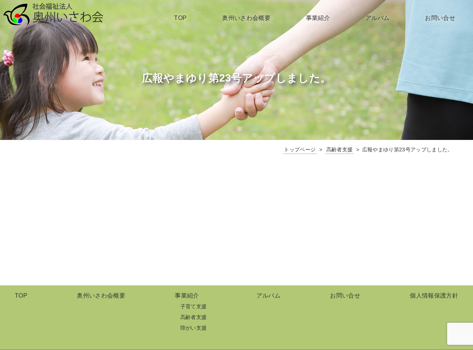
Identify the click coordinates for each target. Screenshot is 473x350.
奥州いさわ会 (53, 14)
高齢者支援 (193, 317)
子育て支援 (193, 306)
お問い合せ (440, 18)
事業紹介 (318, 18)
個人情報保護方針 (434, 295)
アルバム (377, 18)
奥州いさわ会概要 (246, 18)
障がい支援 (193, 328)
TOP (180, 18)
